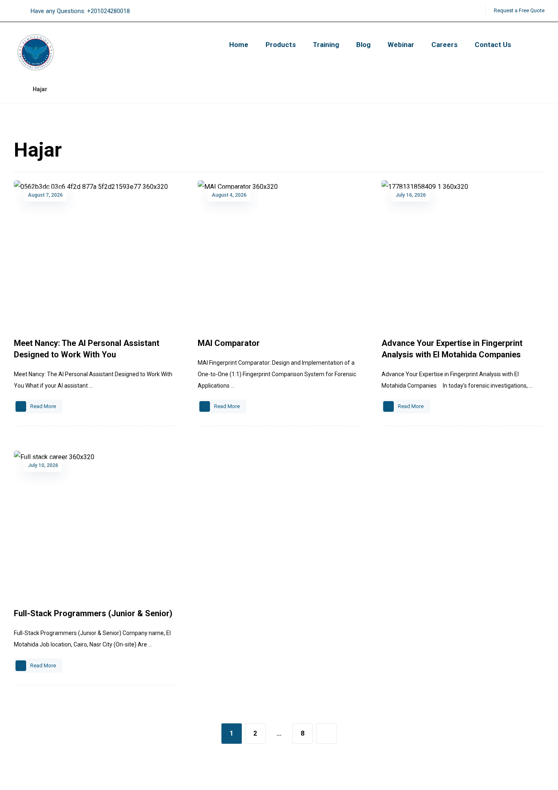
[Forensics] (38, 52)
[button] (440, 11)
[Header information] (429, 11)
